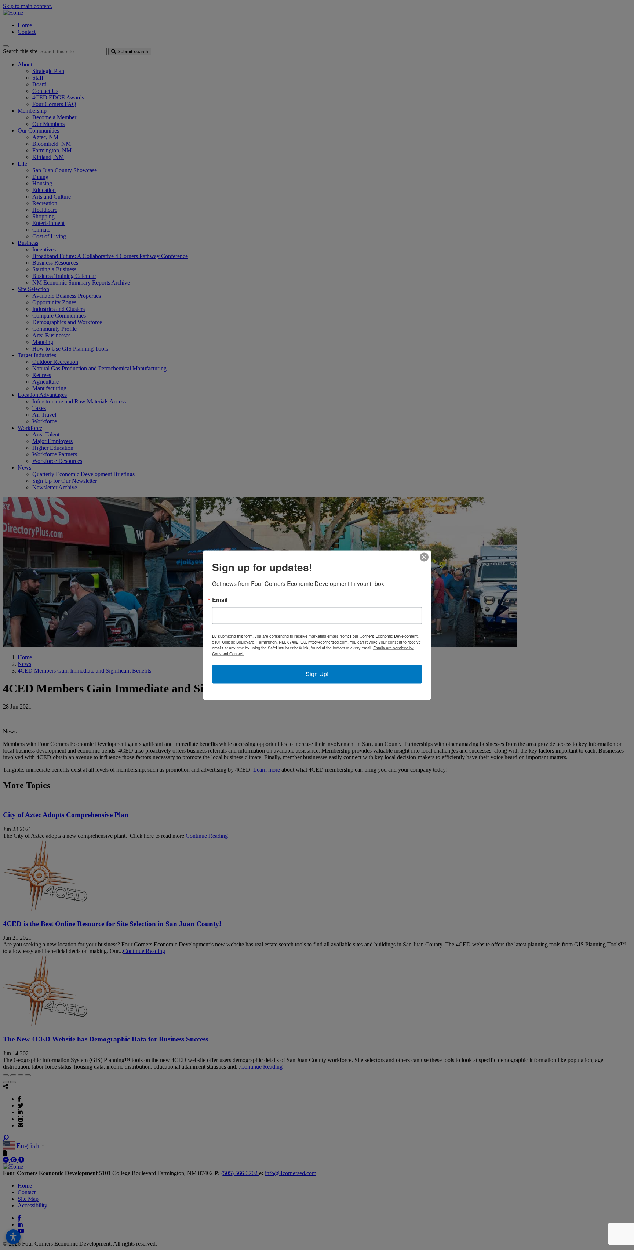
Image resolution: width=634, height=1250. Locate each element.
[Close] (424, 556)
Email (219, 599)
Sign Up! (317, 674)
